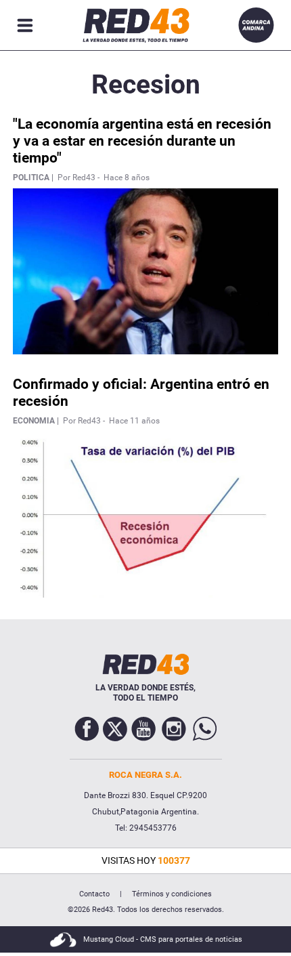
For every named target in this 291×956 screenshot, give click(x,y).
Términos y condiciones (172, 894)
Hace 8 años (127, 177)
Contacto (94, 894)
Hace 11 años (134, 421)
